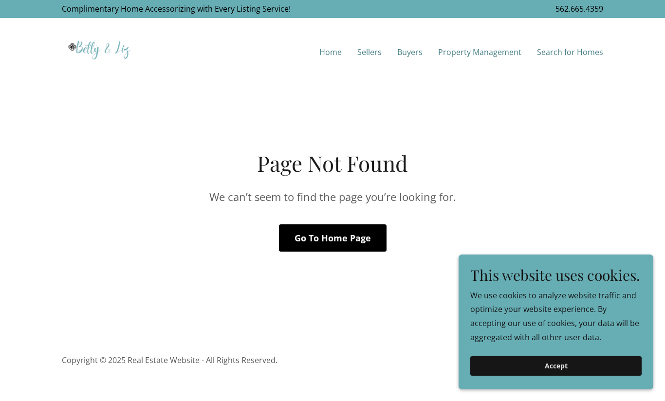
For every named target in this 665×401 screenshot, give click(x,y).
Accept (556, 366)
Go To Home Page (333, 238)
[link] (100, 50)
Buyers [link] (410, 52)
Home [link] (330, 52)
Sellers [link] (369, 52)
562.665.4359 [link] (579, 8)
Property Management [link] (479, 52)
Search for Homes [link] (570, 52)
